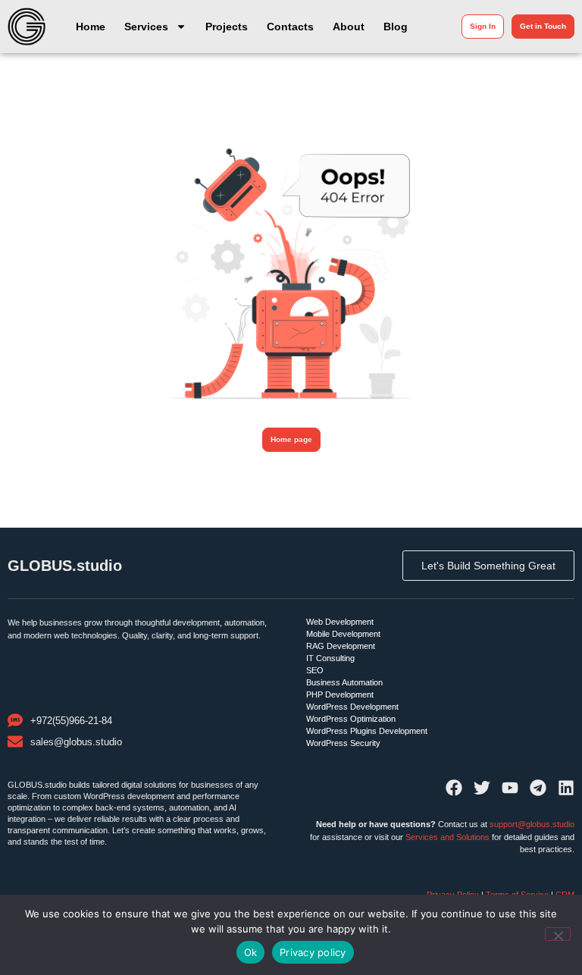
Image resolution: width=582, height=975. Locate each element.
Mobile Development (343, 633)
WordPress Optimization (351, 718)
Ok (251, 952)
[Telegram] (538, 787)
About (349, 26)
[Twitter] (482, 787)
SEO (315, 670)
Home (90, 26)
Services (146, 26)
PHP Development (340, 694)
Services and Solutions (447, 837)
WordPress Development (352, 706)
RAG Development (340, 646)
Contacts (290, 26)
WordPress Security (343, 743)
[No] (558, 934)
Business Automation (344, 682)
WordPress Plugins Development (366, 730)
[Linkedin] (566, 787)
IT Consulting (330, 658)
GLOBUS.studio (65, 565)
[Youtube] (510, 787)
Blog (395, 26)
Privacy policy (313, 952)
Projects (226, 26)
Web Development (340, 621)
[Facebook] (454, 787)
